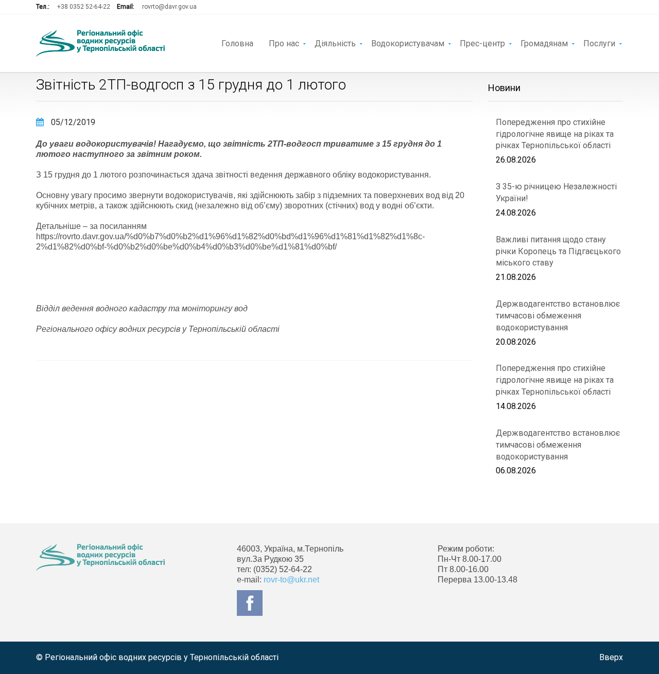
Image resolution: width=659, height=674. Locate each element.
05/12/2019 (72, 122)
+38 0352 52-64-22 (83, 6)
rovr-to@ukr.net (291, 579)
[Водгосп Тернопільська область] (100, 43)
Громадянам (544, 42)
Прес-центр (482, 42)
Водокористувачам (407, 42)
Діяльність (335, 42)
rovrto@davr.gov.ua (169, 6)
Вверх (611, 657)
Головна (237, 42)
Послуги (599, 42)
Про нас (284, 42)
